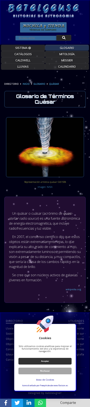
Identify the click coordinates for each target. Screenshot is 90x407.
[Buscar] (64, 37)
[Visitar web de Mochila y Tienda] (43, 27)
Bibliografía (77, 354)
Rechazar (45, 371)
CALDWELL (23, 60)
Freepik (43, 385)
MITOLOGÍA (67, 54)
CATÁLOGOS (23, 54)
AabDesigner (53, 393)
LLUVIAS (23, 66)
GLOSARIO (67, 48)
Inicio (26, 84)
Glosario (11, 354)
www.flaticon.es (60, 385)
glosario (39, 84)
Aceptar (45, 361)
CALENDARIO (67, 66)
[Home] (43, 11)
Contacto (11, 359)
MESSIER (67, 60)
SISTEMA (21, 48)
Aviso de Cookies (45, 379)
